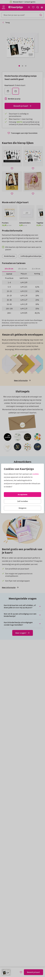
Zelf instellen (22, 501)
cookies (36, 474)
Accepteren (22, 494)
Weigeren (22, 508)
